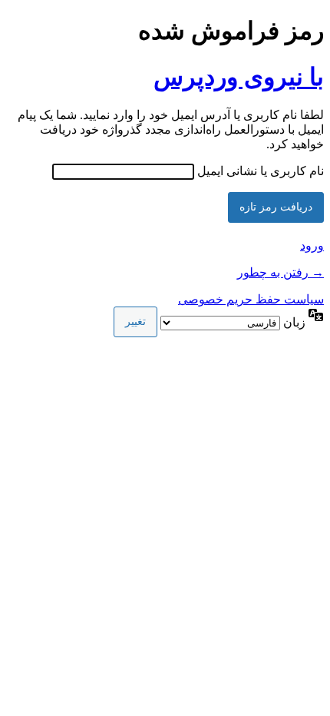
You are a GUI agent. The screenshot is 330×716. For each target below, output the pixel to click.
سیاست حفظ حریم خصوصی (251, 299)
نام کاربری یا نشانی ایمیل (260, 170)
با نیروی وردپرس (238, 77)
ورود (312, 245)
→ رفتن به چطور (280, 272)
